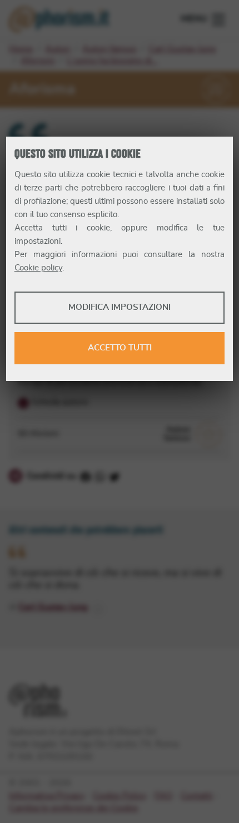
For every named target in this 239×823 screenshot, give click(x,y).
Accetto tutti (120, 348)
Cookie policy (38, 268)
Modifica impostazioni (119, 307)
